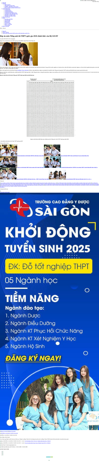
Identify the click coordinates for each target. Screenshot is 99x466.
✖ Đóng (58, 230)
